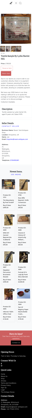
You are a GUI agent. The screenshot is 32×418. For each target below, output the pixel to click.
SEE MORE (16, 174)
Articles (3, 381)
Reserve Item (7, 68)
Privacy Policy (6, 385)
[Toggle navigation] (16, 3)
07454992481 (14, 160)
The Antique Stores (8, 392)
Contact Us (16, 342)
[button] (3, 29)
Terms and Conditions (8, 383)
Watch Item (6, 73)
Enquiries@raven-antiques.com (17, 139)
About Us (4, 376)
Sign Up (3, 387)
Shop (3, 378)
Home (3, 374)
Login (3, 390)
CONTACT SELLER (10, 126)
